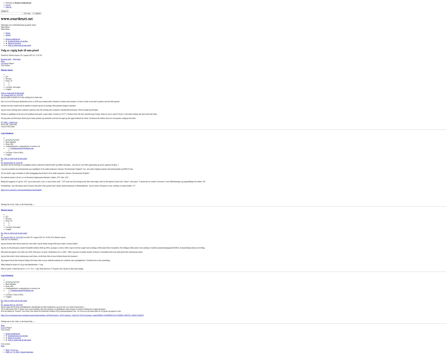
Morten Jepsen (7, 70)
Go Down (4, 63)
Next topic (17, 59)
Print (2, 61)
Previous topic (6, 59)
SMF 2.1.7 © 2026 (13, 352)
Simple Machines (26, 352)
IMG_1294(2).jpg (10, 122)
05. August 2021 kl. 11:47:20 (12, 95)
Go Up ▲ (14, 350)
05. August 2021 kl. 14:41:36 (11, 163)
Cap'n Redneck (7, 133)
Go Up (3, 328)
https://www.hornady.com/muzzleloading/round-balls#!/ (21, 190)
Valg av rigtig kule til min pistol (12, 93)
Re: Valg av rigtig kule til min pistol (14, 159)
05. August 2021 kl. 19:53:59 (11, 305)
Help (7, 350)
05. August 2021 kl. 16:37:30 (11, 237)
